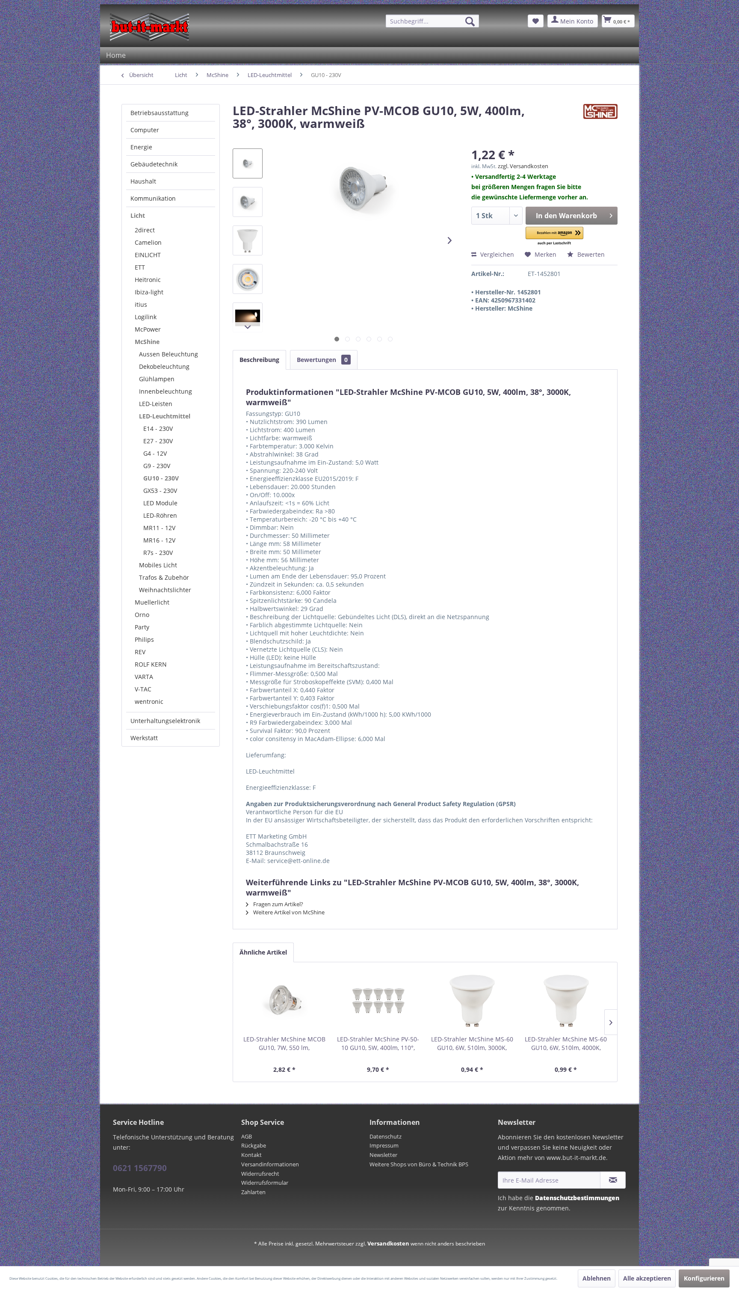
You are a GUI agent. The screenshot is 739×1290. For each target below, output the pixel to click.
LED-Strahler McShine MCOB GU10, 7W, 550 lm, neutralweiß (284, 1043)
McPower (148, 329)
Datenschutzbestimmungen (577, 1198)
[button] (555, 236)
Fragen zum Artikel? (277, 904)
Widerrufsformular (264, 1182)
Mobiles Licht (158, 565)
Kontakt (251, 1155)
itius (141, 304)
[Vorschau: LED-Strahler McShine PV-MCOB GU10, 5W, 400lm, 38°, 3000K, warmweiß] (248, 163)
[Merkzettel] (536, 21)
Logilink (146, 317)
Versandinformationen (270, 1164)
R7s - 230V (158, 553)
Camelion (148, 242)
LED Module (160, 503)
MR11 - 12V (159, 528)
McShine (147, 342)
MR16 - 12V (159, 540)
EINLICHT (148, 255)
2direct (145, 230)
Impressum (384, 1145)
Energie (141, 147)
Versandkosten (388, 1243)
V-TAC (143, 689)
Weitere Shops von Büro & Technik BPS (419, 1164)
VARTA (144, 677)
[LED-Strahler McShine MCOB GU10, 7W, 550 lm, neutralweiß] (284, 1001)
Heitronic (148, 280)
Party (142, 627)
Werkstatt (144, 738)
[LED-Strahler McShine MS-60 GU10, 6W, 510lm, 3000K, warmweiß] (472, 1001)
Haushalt (143, 181)
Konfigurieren (704, 1278)
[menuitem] (432, 21)
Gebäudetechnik (153, 164)
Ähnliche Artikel (263, 952)
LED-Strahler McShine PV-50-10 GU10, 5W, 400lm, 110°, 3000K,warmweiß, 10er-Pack (378, 1043)
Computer (144, 130)
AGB (246, 1136)
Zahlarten (253, 1192)
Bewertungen (322, 360)
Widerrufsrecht (260, 1173)
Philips (144, 639)
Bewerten (590, 254)
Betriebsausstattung (159, 113)
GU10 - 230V (161, 478)
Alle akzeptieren (647, 1278)
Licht (137, 215)
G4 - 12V (155, 453)
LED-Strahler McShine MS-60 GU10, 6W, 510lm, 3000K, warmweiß (472, 1043)
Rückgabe (253, 1145)
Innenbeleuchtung (165, 391)
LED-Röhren (160, 515)
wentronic (149, 701)
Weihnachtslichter (165, 590)
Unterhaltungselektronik (165, 721)
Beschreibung (259, 360)
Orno (142, 615)
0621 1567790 (140, 1168)
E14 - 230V (158, 428)
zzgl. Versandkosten (523, 166)
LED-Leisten (155, 404)
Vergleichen (496, 254)
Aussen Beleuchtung (168, 354)
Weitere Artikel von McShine (288, 912)
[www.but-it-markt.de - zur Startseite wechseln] (149, 27)
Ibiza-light (149, 292)
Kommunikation (153, 198)
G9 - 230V (156, 466)
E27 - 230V (158, 441)
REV (140, 652)
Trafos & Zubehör (164, 577)
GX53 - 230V (160, 490)
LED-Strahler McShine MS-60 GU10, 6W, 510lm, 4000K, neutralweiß (566, 1043)
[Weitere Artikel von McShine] (600, 119)
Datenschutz (386, 1136)
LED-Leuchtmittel (164, 416)
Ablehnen (596, 1278)
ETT (140, 267)
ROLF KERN (151, 664)
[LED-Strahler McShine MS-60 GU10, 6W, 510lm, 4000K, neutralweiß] (566, 1001)
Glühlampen (156, 379)
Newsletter (383, 1155)
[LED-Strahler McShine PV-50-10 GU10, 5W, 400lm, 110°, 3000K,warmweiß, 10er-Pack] (378, 1001)
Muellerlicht (152, 602)
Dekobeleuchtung (164, 366)
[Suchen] (470, 21)
